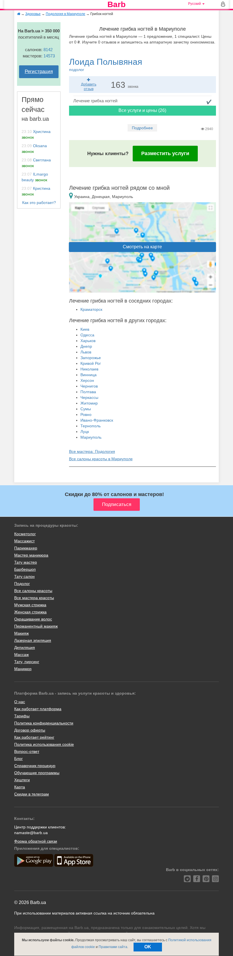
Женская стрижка (30, 612)
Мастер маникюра (31, 555)
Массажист (24, 541)
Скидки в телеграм (31, 794)
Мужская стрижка (30, 605)
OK (147, 946)
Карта (19, 787)
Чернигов (89, 386)
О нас (19, 701)
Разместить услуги (165, 153)
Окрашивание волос (33, 619)
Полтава (88, 392)
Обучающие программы (36, 772)
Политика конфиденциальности (43, 723)
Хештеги (22, 780)
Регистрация (39, 71)
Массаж (21, 654)
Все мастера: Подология (92, 451)
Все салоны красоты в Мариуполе (101, 459)
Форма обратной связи (35, 841)
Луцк (84, 431)
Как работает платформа (37, 709)
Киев (84, 329)
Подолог (22, 583)
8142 (48, 49)
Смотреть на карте (142, 246)
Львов (85, 352)
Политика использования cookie (44, 744)
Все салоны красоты (33, 590)
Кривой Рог (90, 363)
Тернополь (90, 426)
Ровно (85, 414)
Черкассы (89, 397)
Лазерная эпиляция (32, 640)
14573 (49, 55)
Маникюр (23, 669)
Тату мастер (25, 562)
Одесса (87, 335)
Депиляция (24, 647)
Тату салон (24, 576)
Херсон (87, 380)
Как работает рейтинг (34, 737)
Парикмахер (25, 548)
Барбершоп (25, 569)
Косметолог (25, 534)
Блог (18, 758)
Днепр (86, 346)
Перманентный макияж (36, 626)
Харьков (87, 340)
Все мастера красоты (34, 597)
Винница (88, 374)
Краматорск (91, 309)
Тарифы (22, 716)
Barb (116, 4)
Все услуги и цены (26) (142, 110)
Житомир (89, 403)
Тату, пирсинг (26, 661)
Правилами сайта (113, 947)
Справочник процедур (34, 765)
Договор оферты (29, 730)
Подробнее (142, 128)
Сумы (85, 409)
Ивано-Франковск (96, 420)
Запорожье (90, 357)
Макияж (21, 633)
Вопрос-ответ (26, 751)
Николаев (89, 369)
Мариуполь (90, 437)
